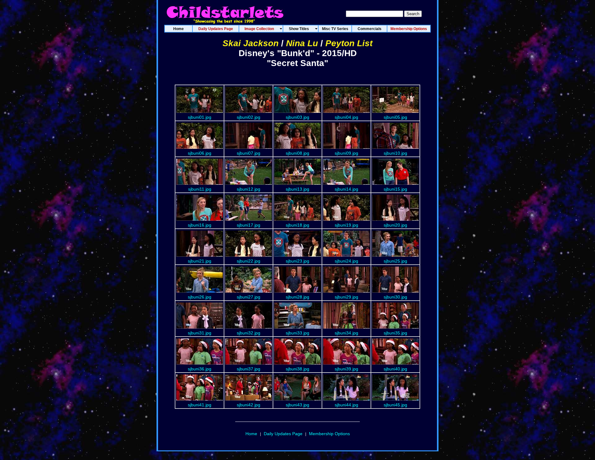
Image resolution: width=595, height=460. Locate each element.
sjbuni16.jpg (199, 225)
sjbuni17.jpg (248, 225)
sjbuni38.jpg (297, 368)
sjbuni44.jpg (346, 404)
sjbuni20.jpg (395, 225)
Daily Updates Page (283, 433)
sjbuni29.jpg (346, 296)
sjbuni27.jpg (248, 296)
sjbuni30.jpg (395, 296)
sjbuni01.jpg (199, 117)
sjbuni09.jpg (346, 153)
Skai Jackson (251, 43)
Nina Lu (302, 43)
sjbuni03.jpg (297, 117)
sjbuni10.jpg (395, 153)
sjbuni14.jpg (346, 189)
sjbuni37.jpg (248, 368)
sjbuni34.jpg (346, 332)
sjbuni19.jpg (346, 225)
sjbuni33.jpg (297, 332)
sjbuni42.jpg (248, 404)
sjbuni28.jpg (297, 296)
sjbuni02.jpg (248, 117)
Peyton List (348, 43)
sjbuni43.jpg (297, 404)
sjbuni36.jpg (199, 368)
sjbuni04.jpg (346, 117)
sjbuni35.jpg (395, 332)
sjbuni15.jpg (395, 189)
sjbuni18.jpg (297, 225)
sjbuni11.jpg (199, 189)
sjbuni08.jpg (297, 153)
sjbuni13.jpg (297, 189)
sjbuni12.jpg (248, 189)
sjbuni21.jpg (199, 261)
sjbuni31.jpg (199, 332)
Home (251, 433)
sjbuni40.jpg (395, 368)
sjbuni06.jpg (199, 153)
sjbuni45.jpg (395, 404)
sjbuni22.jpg (248, 261)
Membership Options (329, 433)
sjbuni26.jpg (199, 296)
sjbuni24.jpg (346, 261)
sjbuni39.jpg (346, 368)
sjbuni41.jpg (199, 404)
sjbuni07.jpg (248, 153)
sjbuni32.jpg (248, 332)
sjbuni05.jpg (395, 117)
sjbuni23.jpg (297, 261)
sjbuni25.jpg (395, 261)
